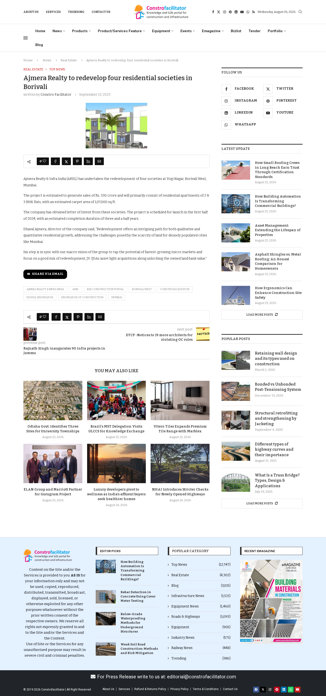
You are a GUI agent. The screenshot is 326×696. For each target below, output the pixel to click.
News (57, 31)
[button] (245, 602)
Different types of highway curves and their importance (274, 449)
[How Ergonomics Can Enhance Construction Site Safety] (235, 295)
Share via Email (47, 274)
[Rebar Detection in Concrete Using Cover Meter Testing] (106, 596)
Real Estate (69, 60)
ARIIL (75, 289)
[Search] (300, 12)
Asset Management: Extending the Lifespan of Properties (277, 230)
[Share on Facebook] (55, 161)
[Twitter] (219, 12)
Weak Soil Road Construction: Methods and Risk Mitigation (139, 649)
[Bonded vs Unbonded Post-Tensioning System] (235, 391)
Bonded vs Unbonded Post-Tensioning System (278, 387)
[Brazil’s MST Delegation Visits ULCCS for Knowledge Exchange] (116, 400)
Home (40, 31)
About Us (31, 12)
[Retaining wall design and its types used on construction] (235, 360)
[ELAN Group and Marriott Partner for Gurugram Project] (52, 463)
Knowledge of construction (82, 297)
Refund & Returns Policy (150, 689)
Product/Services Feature (120, 31)
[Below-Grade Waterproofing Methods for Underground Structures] (106, 618)
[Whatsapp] (248, 12)
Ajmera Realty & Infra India (45, 289)
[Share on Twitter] (66, 161)
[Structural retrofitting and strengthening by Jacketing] (235, 420)
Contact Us (101, 12)
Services (53, 12)
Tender (254, 31)
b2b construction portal (105, 289)
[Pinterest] (230, 12)
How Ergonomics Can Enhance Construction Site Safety (278, 292)
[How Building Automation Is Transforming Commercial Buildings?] (235, 203)
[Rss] (253, 12)
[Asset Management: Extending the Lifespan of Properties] (235, 232)
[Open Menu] (25, 38)
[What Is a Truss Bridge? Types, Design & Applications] (235, 482)
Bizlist (236, 31)
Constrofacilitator (174, 289)
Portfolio (275, 31)
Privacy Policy (179, 689)
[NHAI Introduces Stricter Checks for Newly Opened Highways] (180, 463)
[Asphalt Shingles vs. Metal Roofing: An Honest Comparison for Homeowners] (235, 261)
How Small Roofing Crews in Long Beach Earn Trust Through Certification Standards (277, 170)
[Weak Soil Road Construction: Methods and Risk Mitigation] (106, 649)
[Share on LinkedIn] (88, 161)
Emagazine (211, 31)
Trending (76, 12)
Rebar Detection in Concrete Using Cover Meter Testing (138, 596)
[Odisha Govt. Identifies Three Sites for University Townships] (52, 400)
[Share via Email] (99, 161)
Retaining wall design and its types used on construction (276, 358)
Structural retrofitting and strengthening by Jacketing (276, 418)
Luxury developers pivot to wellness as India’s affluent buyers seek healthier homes (116, 494)
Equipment (161, 31)
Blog (39, 45)
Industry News (201, 638)
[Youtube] (242, 12)
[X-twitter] (263, 689)
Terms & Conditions (206, 689)
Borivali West (142, 289)
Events (186, 31)
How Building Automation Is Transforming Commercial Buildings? (278, 201)
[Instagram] (224, 12)
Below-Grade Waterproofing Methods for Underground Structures (133, 622)
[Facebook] (213, 12)
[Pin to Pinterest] (77, 161)
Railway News (201, 648)
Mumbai (116, 297)
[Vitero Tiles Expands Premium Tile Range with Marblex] (180, 400)
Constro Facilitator (56, 95)
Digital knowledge (39, 297)
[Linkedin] (236, 12)
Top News (201, 565)
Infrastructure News (201, 596)
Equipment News (201, 606)
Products (80, 31)
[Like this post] (44, 161)
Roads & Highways (201, 617)
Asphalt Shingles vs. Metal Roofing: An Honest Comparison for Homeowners (278, 261)
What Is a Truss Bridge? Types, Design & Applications (277, 480)
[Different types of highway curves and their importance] (235, 451)
